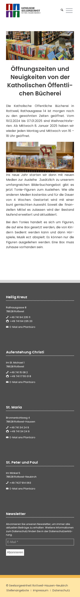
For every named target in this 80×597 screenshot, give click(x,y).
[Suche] (62, 10)
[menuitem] (62, 10)
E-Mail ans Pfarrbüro (22, 327)
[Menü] (69, 10)
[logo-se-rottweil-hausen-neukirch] (33, 10)
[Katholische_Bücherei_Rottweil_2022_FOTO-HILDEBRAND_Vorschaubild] (40, 45)
